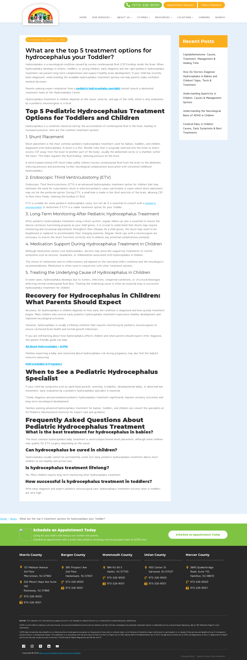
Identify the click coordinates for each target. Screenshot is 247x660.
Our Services (101, 17)
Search (220, 17)
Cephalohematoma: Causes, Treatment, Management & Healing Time (199, 58)
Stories (142, 17)
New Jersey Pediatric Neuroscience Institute (60, 653)
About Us (123, 17)
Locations (184, 17)
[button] (35, 571)
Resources (162, 17)
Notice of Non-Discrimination (211, 656)
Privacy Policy (187, 656)
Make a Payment (211, 4)
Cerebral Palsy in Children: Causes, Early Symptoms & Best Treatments (202, 128)
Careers (204, 17)
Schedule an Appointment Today (198, 534)
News (13, 518)
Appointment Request (180, 4)
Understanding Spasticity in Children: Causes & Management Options (202, 97)
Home (83, 17)
